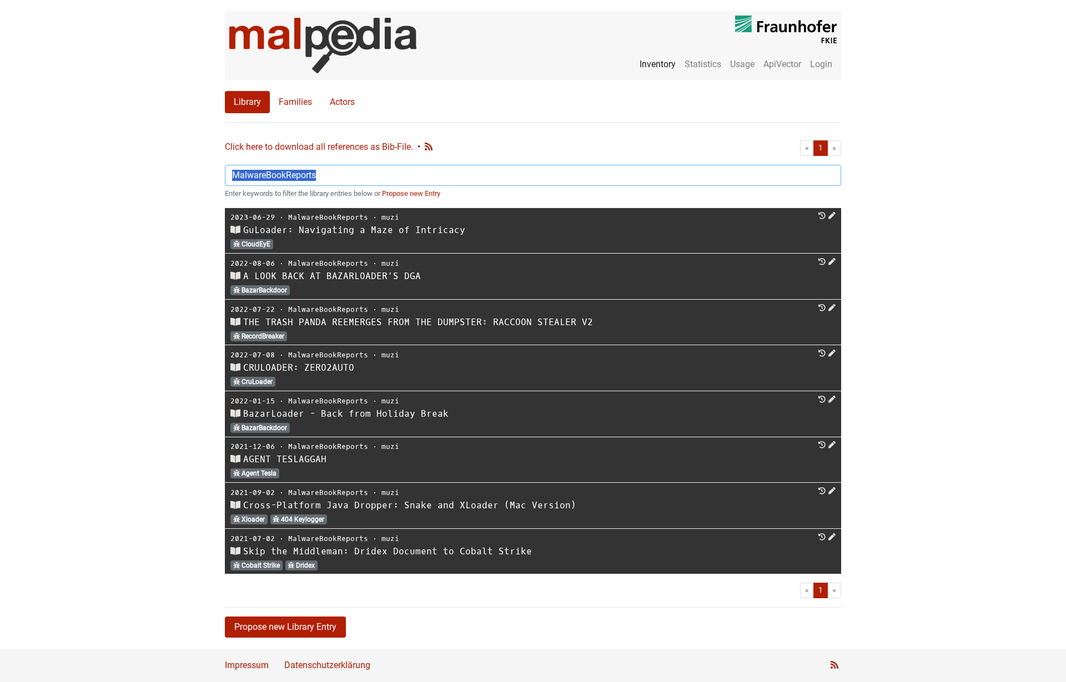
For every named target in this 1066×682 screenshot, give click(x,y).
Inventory (658, 64)
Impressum (247, 665)
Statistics (703, 64)
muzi (390, 217)
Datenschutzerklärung (327, 665)
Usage (742, 64)
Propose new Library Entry (285, 627)
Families (295, 102)
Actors (342, 102)
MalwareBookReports (328, 217)
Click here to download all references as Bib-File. (319, 147)
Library (247, 102)
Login (821, 64)
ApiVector (782, 64)
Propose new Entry (411, 193)
